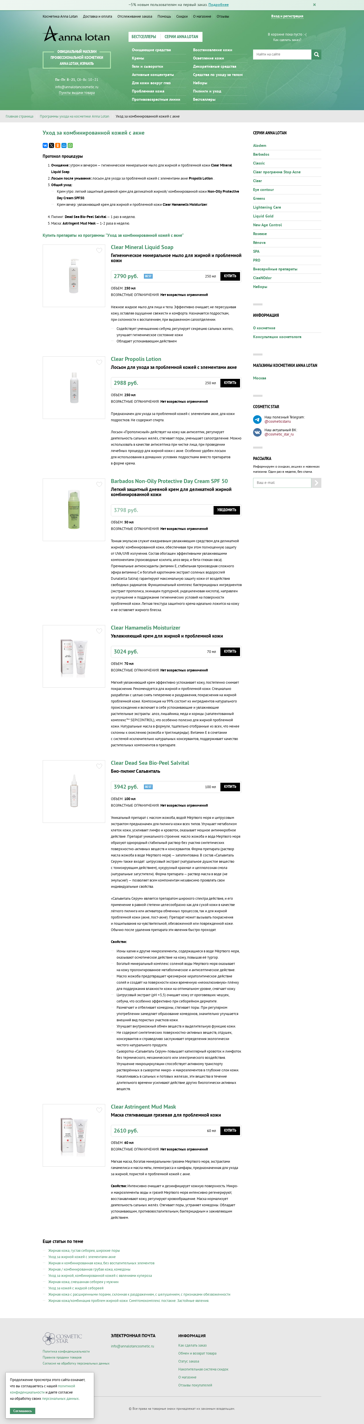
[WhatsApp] (70, 145)
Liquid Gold (263, 216)
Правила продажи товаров (62, 1357)
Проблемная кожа (148, 91)
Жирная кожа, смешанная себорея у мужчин (83, 1282)
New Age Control (267, 225)
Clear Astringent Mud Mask (143, 1107)
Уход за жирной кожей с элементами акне (82, 1257)
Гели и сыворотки (147, 66)
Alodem (259, 145)
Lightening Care (267, 207)
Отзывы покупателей (195, 1385)
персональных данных (60, 1399)
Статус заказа (188, 1361)
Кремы (138, 58)
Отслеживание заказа (134, 17)
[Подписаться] (316, 483)
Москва (259, 378)
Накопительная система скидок (203, 1369)
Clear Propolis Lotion (136, 359)
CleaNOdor (262, 278)
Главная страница (19, 116)
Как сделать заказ (192, 1345)
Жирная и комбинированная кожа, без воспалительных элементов (101, 1263)
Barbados (261, 154)
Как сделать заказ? (287, 40)
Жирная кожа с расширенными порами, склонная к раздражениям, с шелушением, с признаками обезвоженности (139, 1294)
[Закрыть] (314, 5)
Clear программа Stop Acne (277, 172)
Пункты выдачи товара (77, 93)
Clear (257, 181)
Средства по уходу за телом (218, 75)
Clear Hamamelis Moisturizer (145, 627)
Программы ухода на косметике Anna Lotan (74, 116)
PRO (256, 260)
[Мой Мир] (64, 145)
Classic (259, 163)
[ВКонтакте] (45, 145)
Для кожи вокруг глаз (151, 83)
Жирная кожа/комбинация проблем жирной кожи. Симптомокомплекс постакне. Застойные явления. (128, 1301)
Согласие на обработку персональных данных (76, 1363)
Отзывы (223, 17)
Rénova (259, 243)
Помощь (164, 17)
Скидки (182, 17)
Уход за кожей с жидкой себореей (76, 1288)
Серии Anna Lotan (181, 37)
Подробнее (218, 5)
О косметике (264, 328)
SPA (256, 251)
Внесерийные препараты (275, 269)
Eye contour (263, 190)
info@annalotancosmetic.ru (76, 87)
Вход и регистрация (287, 16)
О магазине (202, 17)
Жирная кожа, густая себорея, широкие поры (84, 1251)
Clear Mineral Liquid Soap (142, 247)
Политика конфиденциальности (66, 1351)
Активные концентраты (153, 75)
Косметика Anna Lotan (60, 17)
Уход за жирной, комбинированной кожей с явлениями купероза (100, 1276)
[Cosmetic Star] (62, 1338)
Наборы (200, 83)
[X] (51, 145)
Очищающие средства (151, 50)
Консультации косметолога (277, 337)
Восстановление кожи (212, 50)
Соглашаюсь (22, 1411)
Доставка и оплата (97, 17)
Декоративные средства (214, 66)
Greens (259, 198)
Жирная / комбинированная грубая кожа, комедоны (89, 1269)
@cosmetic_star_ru (279, 434)
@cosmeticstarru (277, 422)
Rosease (260, 234)
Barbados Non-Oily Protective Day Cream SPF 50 (169, 481)
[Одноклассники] (57, 145)
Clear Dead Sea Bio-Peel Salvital (150, 763)
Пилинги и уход (207, 91)
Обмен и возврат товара (197, 1353)
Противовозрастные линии (156, 99)
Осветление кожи (208, 58)
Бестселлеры (144, 37)
